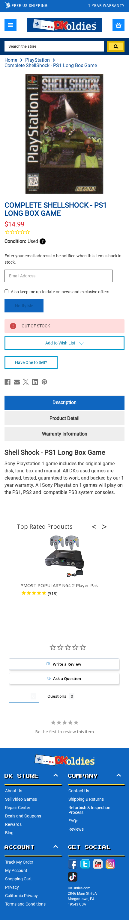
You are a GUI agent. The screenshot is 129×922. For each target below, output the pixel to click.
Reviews (76, 829)
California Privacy (21, 895)
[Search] (115, 46)
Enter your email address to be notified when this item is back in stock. (63, 258)
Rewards (13, 824)
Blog (9, 832)
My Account (16, 870)
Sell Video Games (21, 799)
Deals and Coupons (23, 816)
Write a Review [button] (67, 664)
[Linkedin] (35, 382)
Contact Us (78, 790)
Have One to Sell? (31, 362)
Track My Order (19, 862)
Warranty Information (64, 434)
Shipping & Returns (86, 799)
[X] (26, 382)
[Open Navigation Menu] (10, 25)
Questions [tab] (56, 696)
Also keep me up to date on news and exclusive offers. (60, 291)
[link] (64, 232)
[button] (96, 526)
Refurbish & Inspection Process (89, 810)
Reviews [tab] (20, 696)
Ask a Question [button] (67, 678)
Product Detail (65, 418)
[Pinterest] (44, 382)
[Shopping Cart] (118, 25)
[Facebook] (7, 382)
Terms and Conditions (25, 904)
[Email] (17, 382)
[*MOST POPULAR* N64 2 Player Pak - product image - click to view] (64, 556)
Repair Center (17, 807)
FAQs (73, 820)
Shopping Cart (18, 878)
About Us (13, 790)
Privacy (12, 887)
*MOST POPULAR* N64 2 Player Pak (59, 585)
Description (64, 402)
